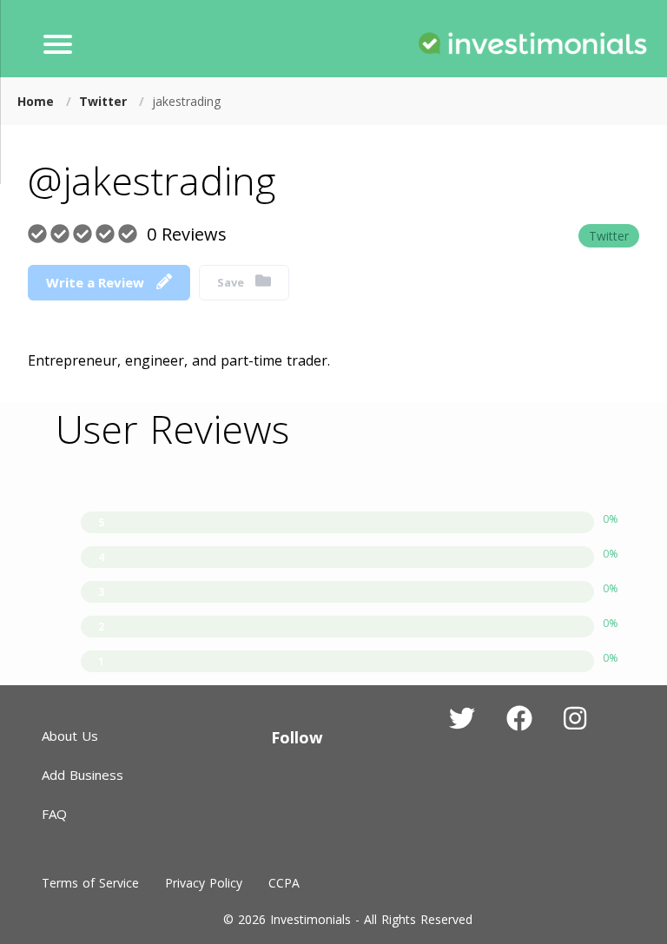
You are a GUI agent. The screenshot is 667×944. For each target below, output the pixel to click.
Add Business (82, 774)
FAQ (54, 813)
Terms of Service (90, 883)
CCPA (284, 883)
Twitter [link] (105, 101)
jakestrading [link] (186, 101)
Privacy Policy (203, 883)
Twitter (609, 236)
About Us (70, 735)
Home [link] (37, 101)
